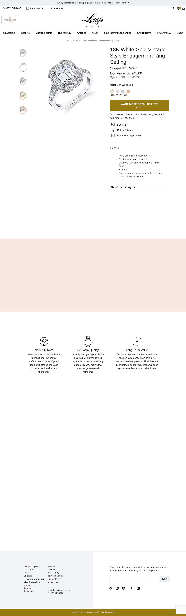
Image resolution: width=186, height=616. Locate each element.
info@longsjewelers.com (59, 590)
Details (114, 148)
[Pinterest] (123, 588)
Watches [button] (81, 33)
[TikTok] (131, 588)
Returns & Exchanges (34, 579)
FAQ (26, 573)
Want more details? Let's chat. (139, 105)
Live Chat (122, 125)
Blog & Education (32, 582)
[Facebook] (110, 588)
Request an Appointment (130, 135)
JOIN (165, 578)
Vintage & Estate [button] (44, 33)
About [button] (180, 33)
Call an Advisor (125, 130)
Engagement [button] (9, 33)
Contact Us (53, 582)
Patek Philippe (144, 33)
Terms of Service (55, 576)
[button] (111, 91)
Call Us (72, 229)
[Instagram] (117, 588)
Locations (58, 8)
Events (27, 585)
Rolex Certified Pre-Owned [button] (117, 33)
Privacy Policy (54, 579)
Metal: (121, 85)
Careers (27, 588)
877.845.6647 (56, 593)
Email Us (93, 229)
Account (51, 566)
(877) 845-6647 (13, 8)
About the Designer (122, 187)
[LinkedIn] (138, 588)
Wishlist (51, 570)
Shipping (28, 576)
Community (29, 591)
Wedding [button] (25, 33)
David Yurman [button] (164, 33)
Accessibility (53, 573)
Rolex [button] (95, 33)
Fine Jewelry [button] (64, 33)
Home (69, 41)
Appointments (37, 8)
